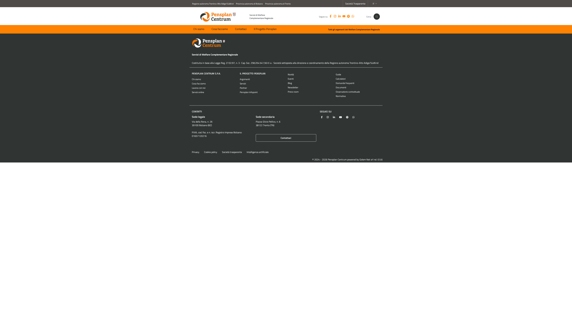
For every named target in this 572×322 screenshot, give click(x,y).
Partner (243, 88)
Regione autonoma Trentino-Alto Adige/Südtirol (213, 3)
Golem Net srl (366, 159)
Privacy (195, 152)
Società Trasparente (355, 3)
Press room (293, 91)
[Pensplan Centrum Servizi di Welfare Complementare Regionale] (286, 43)
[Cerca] (377, 16)
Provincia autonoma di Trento (278, 3)
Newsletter (293, 87)
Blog (290, 83)
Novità (291, 74)
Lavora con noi (198, 88)
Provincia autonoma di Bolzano (249, 3)
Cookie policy (210, 152)
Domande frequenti (345, 83)
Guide (338, 74)
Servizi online (198, 92)
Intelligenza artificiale (258, 152)
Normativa (341, 96)
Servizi (243, 83)
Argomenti (245, 79)
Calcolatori (341, 78)
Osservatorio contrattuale (348, 91)
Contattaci (241, 29)
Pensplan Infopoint (249, 92)
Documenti (341, 87)
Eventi (291, 78)
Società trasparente (232, 152)
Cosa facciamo (220, 29)
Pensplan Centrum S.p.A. (206, 73)
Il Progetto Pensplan (265, 29)
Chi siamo (198, 29)
